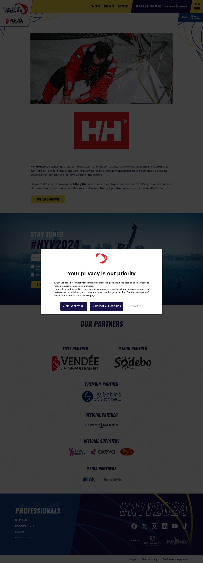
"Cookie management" (137, 292)
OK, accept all (75, 306)
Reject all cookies (108, 306)
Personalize (134, 306)
